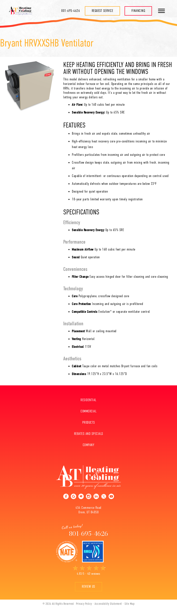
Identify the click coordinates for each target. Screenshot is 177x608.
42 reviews (93, 574)
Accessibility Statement (108, 603)
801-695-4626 (70, 11)
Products (88, 422)
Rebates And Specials (88, 434)
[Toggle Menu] (161, 11)
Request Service (102, 11)
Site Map (129, 603)
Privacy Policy (84, 603)
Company (89, 445)
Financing (138, 11)
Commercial (88, 411)
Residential (88, 400)
